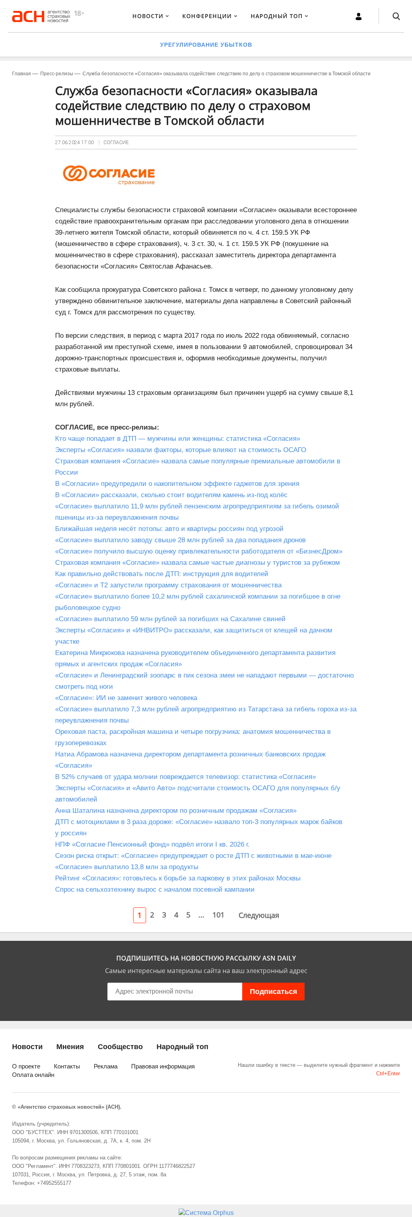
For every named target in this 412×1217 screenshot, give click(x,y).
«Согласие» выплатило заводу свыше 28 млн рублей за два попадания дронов (180, 540)
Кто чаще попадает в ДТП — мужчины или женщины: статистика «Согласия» (177, 438)
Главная (21, 73)
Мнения (70, 1047)
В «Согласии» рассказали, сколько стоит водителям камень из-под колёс (171, 495)
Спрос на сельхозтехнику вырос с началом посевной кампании (155, 889)
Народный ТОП (277, 16)
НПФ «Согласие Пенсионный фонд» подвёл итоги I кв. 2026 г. (152, 844)
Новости (147, 16)
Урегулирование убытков (206, 44)
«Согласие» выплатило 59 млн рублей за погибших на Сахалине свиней (170, 619)
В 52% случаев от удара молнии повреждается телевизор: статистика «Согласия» (185, 777)
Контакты (67, 1066)
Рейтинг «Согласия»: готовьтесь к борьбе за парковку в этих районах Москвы (178, 878)
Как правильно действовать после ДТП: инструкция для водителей (161, 574)
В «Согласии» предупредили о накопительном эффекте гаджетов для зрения (177, 484)
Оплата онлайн (33, 1074)
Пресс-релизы (56, 73)
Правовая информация (163, 1066)
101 (218, 914)
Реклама (105, 1066)
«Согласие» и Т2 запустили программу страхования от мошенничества (168, 585)
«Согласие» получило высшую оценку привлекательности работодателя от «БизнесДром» (199, 551)
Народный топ (182, 1047)
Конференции (207, 16)
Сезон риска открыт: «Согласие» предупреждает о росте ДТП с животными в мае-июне (193, 856)
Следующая (259, 915)
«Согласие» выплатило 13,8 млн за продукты (126, 867)
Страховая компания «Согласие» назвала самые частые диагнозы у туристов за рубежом (197, 562)
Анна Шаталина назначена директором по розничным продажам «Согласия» (176, 810)
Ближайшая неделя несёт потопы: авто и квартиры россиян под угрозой (169, 529)
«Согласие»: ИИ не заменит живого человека (126, 698)
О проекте (26, 1066)
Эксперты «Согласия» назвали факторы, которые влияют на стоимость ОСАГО (180, 450)
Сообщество (120, 1047)
